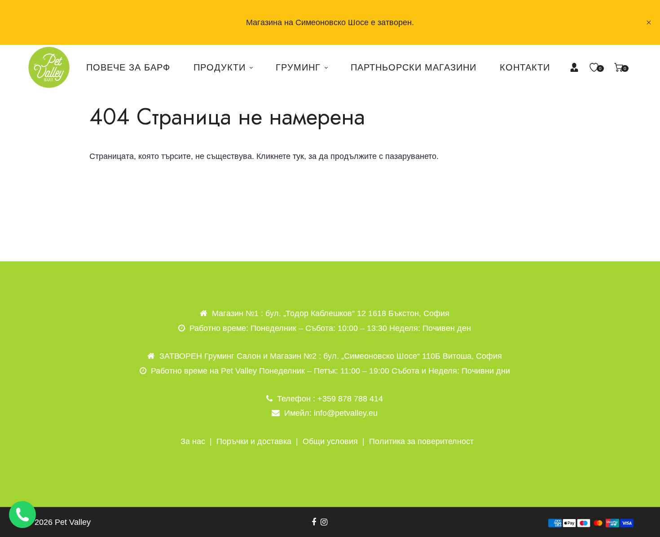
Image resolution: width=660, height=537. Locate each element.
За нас (192, 441)
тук (298, 156)
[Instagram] (324, 522)
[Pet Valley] (48, 66)
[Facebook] (314, 522)
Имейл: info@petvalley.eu (331, 413)
